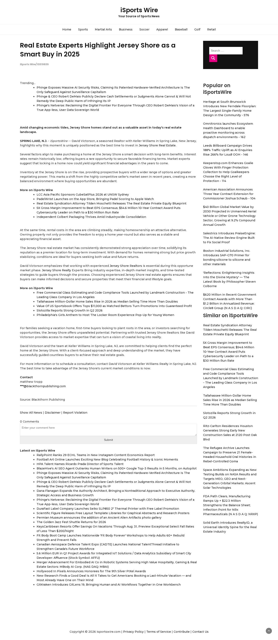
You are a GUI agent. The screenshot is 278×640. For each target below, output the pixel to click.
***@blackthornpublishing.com (43, 386)
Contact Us (200, 632)
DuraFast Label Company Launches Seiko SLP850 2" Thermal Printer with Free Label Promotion (108, 508)
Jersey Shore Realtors (126, 266)
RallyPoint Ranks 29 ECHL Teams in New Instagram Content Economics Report (96, 455)
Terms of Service (158, 632)
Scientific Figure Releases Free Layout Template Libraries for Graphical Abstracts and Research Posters (113, 513)
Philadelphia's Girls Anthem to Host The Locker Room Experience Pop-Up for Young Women (105, 315)
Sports (83, 29)
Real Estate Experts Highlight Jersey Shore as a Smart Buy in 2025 (98, 49)
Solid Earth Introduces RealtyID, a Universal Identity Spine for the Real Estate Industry (230, 527)
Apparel (162, 29)
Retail (211, 29)
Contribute (182, 632)
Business (125, 29)
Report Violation (75, 412)
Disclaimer (52, 412)
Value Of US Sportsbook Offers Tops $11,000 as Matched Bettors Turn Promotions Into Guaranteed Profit (114, 306)
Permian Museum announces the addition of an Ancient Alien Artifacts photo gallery (99, 517)
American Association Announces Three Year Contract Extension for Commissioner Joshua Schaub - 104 (229, 194)
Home (66, 29)
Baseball (181, 29)
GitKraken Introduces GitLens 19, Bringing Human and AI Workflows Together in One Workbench (109, 584)
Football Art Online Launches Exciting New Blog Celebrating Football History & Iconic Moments (107, 459)
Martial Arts (103, 29)
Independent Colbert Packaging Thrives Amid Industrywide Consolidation (91, 217)
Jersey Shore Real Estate (157, 145)
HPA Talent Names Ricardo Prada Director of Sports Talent (80, 464)
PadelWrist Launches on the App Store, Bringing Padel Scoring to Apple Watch (95, 199)
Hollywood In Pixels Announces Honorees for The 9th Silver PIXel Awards (91, 571)
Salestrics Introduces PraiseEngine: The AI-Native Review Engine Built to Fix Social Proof (229, 237)
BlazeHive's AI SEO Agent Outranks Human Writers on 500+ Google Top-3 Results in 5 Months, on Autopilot (117, 468)
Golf (197, 29)
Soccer (144, 29)
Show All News (31, 412)
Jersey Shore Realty (56, 270)
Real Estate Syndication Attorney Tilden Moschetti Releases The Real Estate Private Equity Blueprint (111, 203)
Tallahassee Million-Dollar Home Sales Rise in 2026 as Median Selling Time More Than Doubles (107, 301)
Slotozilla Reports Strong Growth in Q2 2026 (70, 310)
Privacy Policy (133, 632)
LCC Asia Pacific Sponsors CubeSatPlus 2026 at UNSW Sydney (83, 194)
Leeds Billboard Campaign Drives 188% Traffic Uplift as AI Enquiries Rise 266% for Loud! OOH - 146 (227, 150)
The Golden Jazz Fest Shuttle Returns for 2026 (71, 522)
